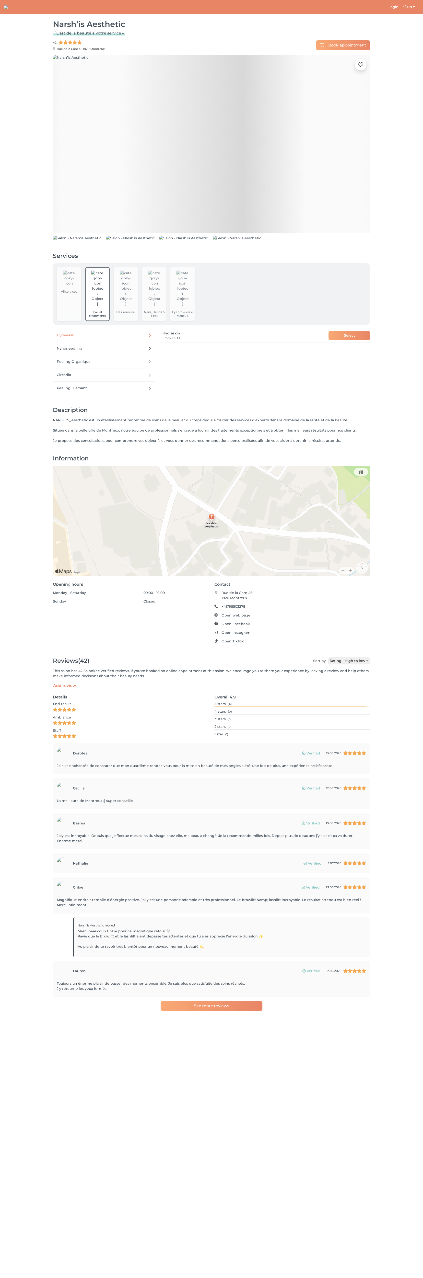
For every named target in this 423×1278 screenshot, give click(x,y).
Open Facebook (236, 624)
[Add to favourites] (360, 64)
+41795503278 (233, 606)
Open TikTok (233, 641)
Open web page (236, 615)
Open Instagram (236, 632)
